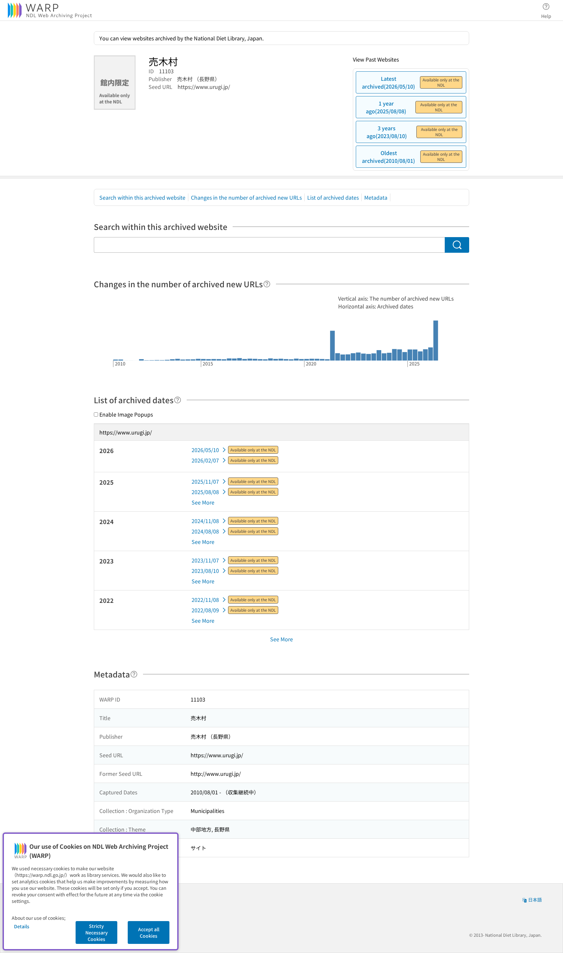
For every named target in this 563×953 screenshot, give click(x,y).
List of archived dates (333, 197)
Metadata (375, 197)
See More (203, 502)
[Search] (457, 245)
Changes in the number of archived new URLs (246, 197)
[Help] (267, 284)
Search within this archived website (142, 197)
